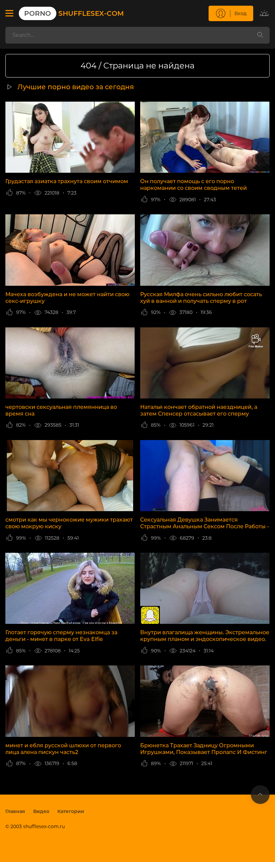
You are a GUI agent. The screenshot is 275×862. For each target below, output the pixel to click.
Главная (15, 811)
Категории (70, 811)
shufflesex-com (74, 13)
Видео (41, 811)
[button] (9, 13)
